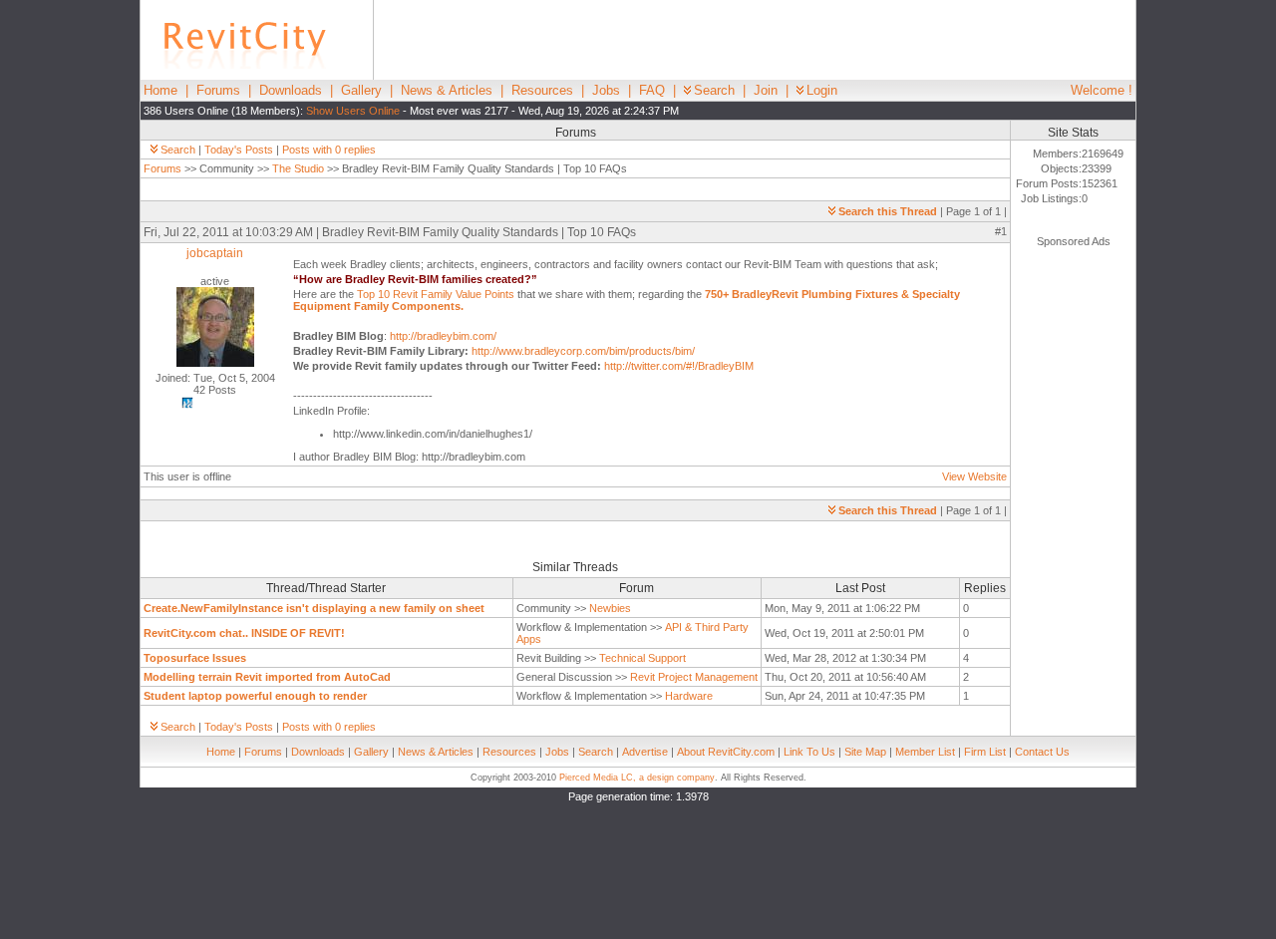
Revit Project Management (694, 677)
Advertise (645, 752)
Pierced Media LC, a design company (637, 777)
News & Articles (446, 90)
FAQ (652, 90)
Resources (542, 90)
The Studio (298, 168)
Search (714, 90)
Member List (925, 752)
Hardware (689, 696)
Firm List (985, 752)
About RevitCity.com (726, 752)
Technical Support (642, 658)
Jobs (606, 90)
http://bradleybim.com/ (443, 336)
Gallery (361, 90)
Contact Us (1042, 752)
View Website (974, 476)
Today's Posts (238, 150)
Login (821, 90)
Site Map (865, 752)
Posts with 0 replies (329, 150)
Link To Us (809, 752)
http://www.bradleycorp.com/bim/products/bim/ (583, 351)
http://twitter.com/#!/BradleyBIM (679, 366)
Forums (218, 90)
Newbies (610, 608)
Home (160, 90)
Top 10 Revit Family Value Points (435, 294)
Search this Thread (887, 211)
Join (766, 90)
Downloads (290, 90)
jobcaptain (214, 253)
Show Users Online (353, 111)
